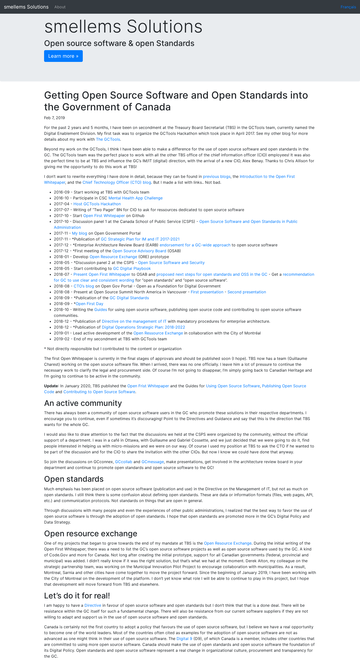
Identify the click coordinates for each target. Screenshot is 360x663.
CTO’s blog (84, 286)
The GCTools (108, 139)
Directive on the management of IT (134, 321)
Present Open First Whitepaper (101, 274)
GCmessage (153, 461)
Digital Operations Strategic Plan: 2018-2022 (143, 327)
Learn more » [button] (63, 56)
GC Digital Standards (129, 297)
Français (348, 6)
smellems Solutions (26, 7)
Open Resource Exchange (113, 256)
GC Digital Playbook (132, 268)
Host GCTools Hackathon (97, 203)
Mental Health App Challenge (135, 197)
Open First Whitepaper (104, 215)
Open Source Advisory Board (139, 250)
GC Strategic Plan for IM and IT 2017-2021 (140, 239)
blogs (225, 176)
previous (211, 176)
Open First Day (89, 303)
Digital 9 (184, 638)
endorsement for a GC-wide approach (195, 244)
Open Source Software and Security (171, 262)
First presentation (207, 291)
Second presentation (247, 291)
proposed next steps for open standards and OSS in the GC (211, 274)
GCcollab (123, 461)
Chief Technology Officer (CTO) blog (117, 182)
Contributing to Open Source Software (99, 391)
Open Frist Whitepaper (148, 385)
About (60, 6)
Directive (92, 605)
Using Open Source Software (233, 385)
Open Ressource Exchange (158, 333)
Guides (100, 309)
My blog (79, 233)
